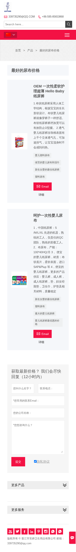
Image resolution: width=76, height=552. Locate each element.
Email (42, 186)
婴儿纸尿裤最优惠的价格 (47, 322)
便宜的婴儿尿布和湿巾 (47, 162)
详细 (41, 194)
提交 (18, 461)
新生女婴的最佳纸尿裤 (47, 169)
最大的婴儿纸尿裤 (45, 313)
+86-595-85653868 (53, 16)
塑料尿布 (40, 176)
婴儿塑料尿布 (42, 155)
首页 (18, 50)
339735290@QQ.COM (22, 16)
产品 (30, 50)
